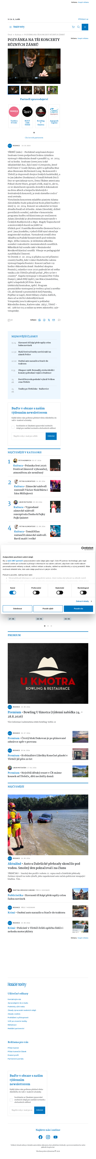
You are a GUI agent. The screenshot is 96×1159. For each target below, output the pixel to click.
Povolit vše (78, 609)
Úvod (10, 34)
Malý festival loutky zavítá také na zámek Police (34, 353)
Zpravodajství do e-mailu (18, 1003)
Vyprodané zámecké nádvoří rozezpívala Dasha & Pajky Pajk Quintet (29, 512)
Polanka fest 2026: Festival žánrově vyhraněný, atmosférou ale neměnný (30, 469)
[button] (85, 27)
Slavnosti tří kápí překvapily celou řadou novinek (34, 344)
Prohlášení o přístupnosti (18, 1018)
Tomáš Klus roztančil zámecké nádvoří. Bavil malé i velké (30, 535)
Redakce (16, 145)
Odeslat (51, 436)
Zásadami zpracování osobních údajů (34, 427)
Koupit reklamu (83, 2)
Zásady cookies (14, 1014)
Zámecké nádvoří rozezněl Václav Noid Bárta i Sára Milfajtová (31, 490)
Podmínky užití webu (16, 1007)
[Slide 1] (34, 132)
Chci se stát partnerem (34, 137)
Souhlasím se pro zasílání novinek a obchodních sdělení (36, 427)
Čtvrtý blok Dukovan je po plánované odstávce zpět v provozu (37, 740)
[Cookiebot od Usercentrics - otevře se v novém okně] (83, 548)
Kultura (18, 34)
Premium (14, 712)
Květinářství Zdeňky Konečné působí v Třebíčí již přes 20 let (38, 757)
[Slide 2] (48, 626)
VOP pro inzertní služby (17, 1021)
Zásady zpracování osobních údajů (22, 1010)
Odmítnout (17, 609)
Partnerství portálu (16, 1059)
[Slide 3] (51, 626)
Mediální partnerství (16, 1028)
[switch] (36, 592)
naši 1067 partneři (15, 561)
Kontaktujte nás (14, 999)
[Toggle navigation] (10, 27)
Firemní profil (13, 1055)
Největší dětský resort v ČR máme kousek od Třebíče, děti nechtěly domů (35, 774)
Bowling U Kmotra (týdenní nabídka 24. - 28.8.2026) (45, 714)
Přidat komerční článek (17, 1051)
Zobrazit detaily (82, 601)
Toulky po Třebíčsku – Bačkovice (33, 389)
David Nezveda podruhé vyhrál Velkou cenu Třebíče (36, 381)
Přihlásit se (83, 19)
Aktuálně (14, 864)
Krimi (11, 913)
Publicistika (15, 895)
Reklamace (12, 1025)
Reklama (74, 2)
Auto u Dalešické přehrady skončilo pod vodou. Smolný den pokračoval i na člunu (44, 866)
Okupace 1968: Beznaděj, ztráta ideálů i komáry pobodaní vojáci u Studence (36, 371)
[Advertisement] (48, 9)
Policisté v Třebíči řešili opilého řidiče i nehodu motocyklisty (35, 930)
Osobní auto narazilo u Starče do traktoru (33, 362)
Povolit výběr (48, 609)
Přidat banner (13, 1048)
